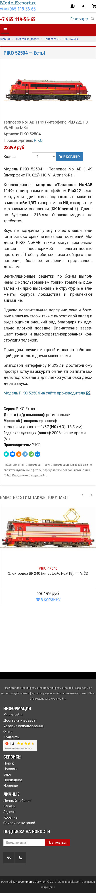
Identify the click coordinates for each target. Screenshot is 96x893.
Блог (7, 774)
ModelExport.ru (18, 2)
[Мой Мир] (37, 454)
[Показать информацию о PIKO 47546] (48, 530)
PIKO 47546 (48, 568)
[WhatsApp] (31, 454)
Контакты (11, 737)
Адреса (9, 812)
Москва (4, 8)
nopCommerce (25, 881)
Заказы (9, 806)
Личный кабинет (17, 801)
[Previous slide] (82, 497)
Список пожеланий (19, 823)
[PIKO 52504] (48, 90)
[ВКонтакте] (12, 454)
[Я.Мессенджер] (6, 454)
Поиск (8, 763)
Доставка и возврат (20, 720)
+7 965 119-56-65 (17, 19)
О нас (7, 731)
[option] (48, 554)
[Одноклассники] (18, 454)
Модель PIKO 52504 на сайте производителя (45, 393)
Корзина (10, 817)
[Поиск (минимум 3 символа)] (92, 18)
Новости (10, 769)
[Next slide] (91, 497)
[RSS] (20, 857)
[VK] (9, 857)
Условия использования (23, 726)
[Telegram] (25, 454)
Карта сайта (13, 715)
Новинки (10, 786)
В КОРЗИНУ (50, 600)
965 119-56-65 (23, 9)
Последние (12, 780)
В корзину (71, 157)
